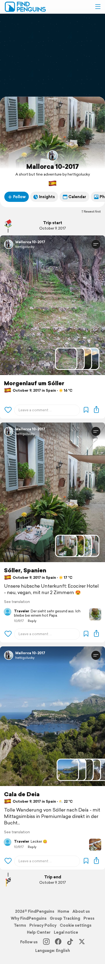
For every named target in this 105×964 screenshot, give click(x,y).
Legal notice (66, 932)
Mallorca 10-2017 (52, 166)
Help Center (39, 932)
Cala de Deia (22, 794)
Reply (32, 621)
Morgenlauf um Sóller (34, 383)
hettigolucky (24, 246)
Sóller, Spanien (25, 570)
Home (63, 911)
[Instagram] (46, 942)
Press (88, 918)
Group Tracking (65, 918)
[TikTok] (70, 942)
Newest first (92, 211)
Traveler (21, 611)
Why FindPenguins (29, 918)
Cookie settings (76, 925)
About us (81, 911)
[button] (97, 6)
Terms (20, 925)
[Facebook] (58, 942)
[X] (82, 942)
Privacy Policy (43, 925)
